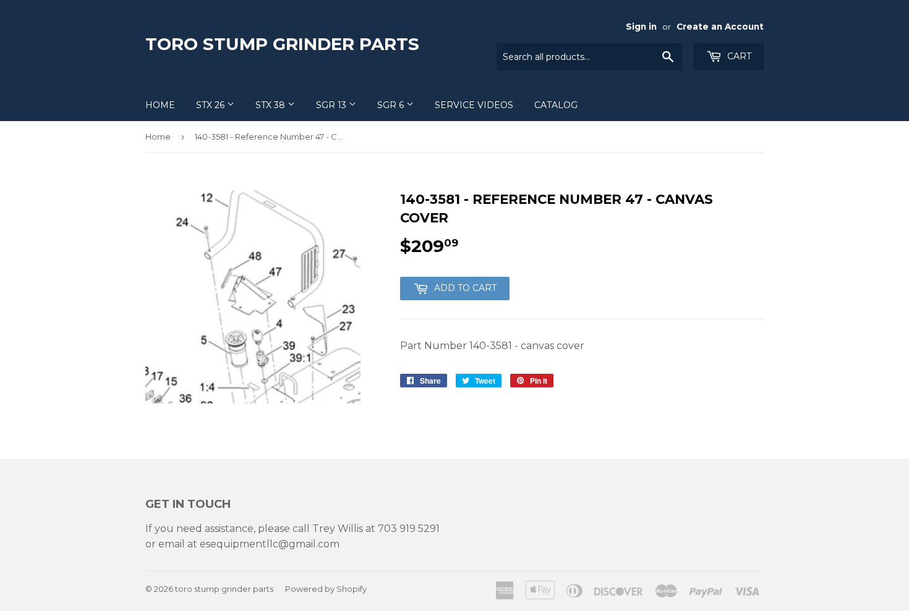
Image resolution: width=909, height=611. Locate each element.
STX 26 (211, 105)
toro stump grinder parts (282, 43)
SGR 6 (391, 105)
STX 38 (271, 105)
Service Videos (474, 105)
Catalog (556, 105)
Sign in (641, 27)
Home (160, 105)
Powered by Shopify (326, 589)
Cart (738, 56)
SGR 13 (332, 105)
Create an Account (720, 27)
